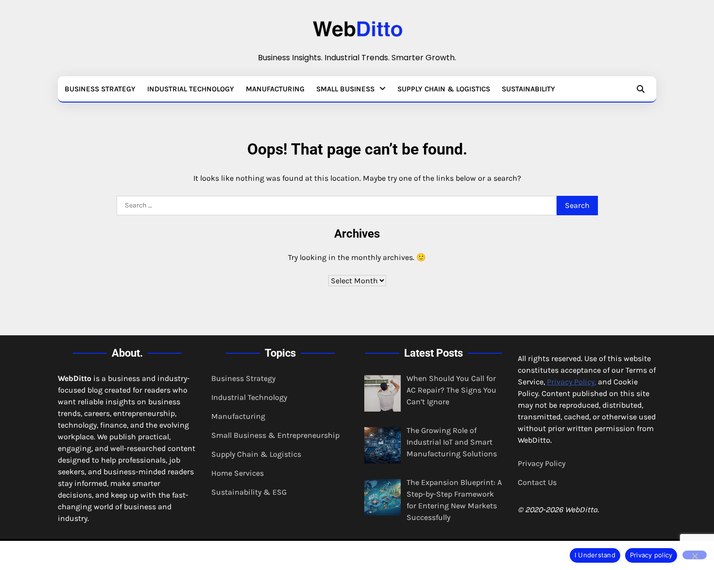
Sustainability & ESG (249, 492)
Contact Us (537, 482)
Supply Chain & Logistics (443, 89)
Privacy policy (651, 555)
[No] (694, 555)
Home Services (237, 473)
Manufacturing (275, 89)
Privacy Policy (541, 463)
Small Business (345, 89)
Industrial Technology (190, 89)
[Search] (640, 89)
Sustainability (528, 89)
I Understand (595, 555)
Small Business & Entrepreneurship (275, 435)
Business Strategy (100, 89)
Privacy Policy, (571, 381)
